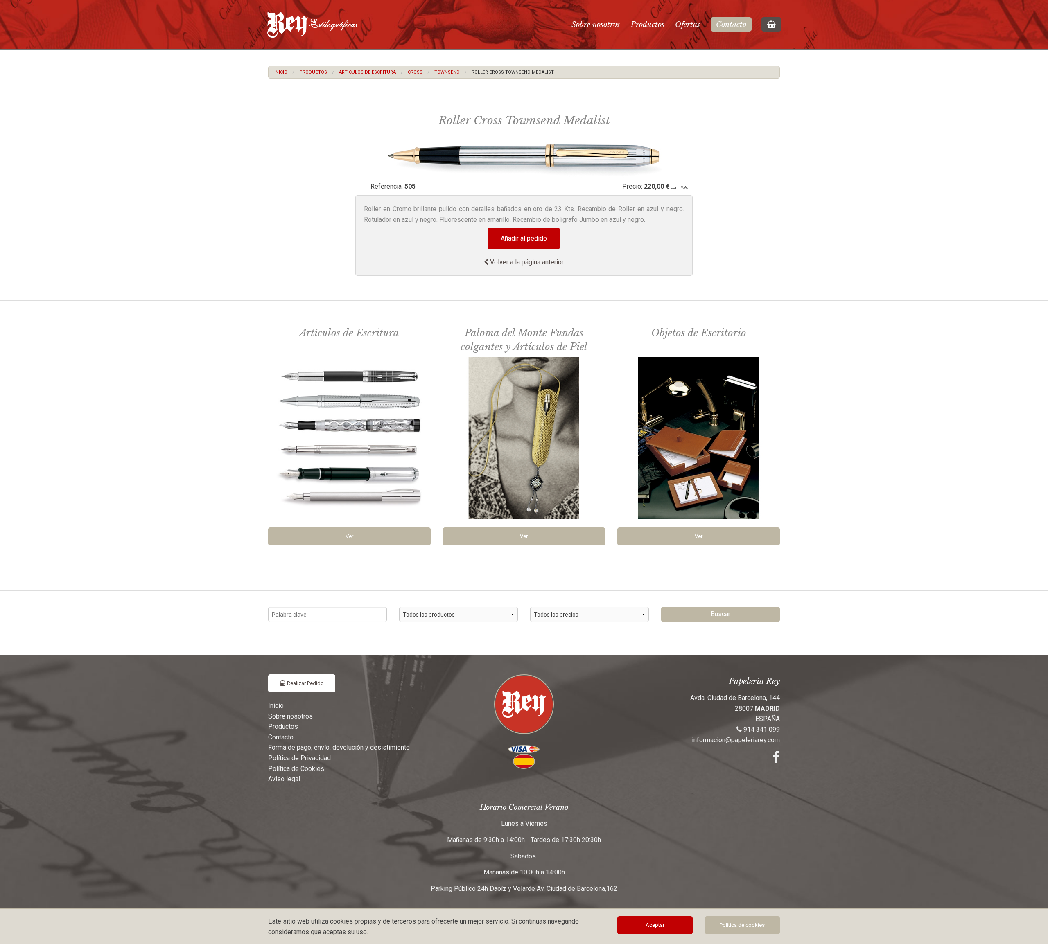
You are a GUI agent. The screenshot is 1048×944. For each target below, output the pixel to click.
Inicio (280, 72)
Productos (647, 24)
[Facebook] (776, 760)
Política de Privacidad (299, 758)
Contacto (731, 24)
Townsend (447, 72)
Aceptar (655, 925)
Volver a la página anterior (526, 262)
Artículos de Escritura (367, 72)
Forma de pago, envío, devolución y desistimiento (339, 747)
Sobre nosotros (595, 24)
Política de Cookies (296, 769)
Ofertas (687, 24)
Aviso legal (284, 779)
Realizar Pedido (305, 683)
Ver (349, 536)
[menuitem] (280, 72)
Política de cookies (742, 925)
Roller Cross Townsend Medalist (513, 72)
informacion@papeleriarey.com (736, 740)
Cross (415, 72)
